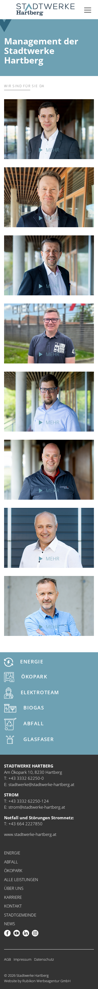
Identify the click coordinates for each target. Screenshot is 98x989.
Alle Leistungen (21, 879)
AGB (7, 959)
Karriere (13, 897)
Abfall (33, 723)
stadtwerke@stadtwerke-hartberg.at (41, 784)
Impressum (22, 959)
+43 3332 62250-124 (28, 801)
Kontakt (13, 906)
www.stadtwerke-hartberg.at (30, 834)
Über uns (13, 888)
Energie (31, 661)
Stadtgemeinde (20, 915)
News (9, 923)
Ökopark (33, 676)
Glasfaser (38, 739)
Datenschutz (44, 959)
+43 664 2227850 (25, 823)
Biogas (33, 707)
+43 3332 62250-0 (26, 778)
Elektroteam (39, 692)
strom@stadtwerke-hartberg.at (36, 807)
